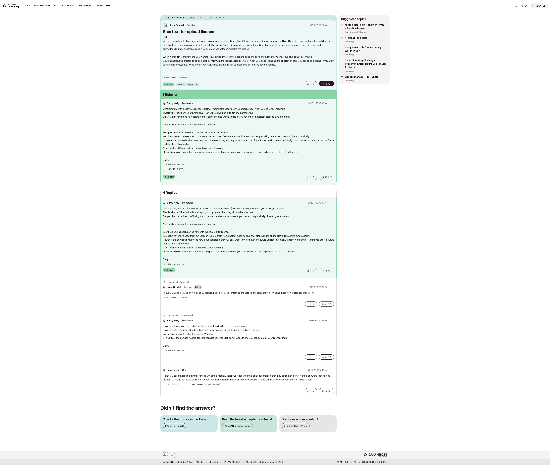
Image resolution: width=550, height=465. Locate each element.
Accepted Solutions (237, 425)
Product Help (103, 5)
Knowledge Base (42, 5)
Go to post (175, 169)
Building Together (64, 5)
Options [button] (332, 18)
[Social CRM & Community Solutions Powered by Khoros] (169, 454)
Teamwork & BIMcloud (355, 32)
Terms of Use (249, 462)
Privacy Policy (232, 462)
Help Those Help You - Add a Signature (205, 384)
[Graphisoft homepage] (375, 455)
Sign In (541, 5)
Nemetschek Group (376, 462)
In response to (178, 282)
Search (516, 5)
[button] (308, 83)
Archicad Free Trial (356, 37)
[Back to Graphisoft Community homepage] (11, 5)
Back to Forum (174, 425)
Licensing (349, 41)
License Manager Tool (187, 84)
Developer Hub (85, 5)
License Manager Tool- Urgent (362, 76)
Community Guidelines (271, 462)
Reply (328, 83)
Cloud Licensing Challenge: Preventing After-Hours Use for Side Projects (366, 64)
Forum (27, 5)
